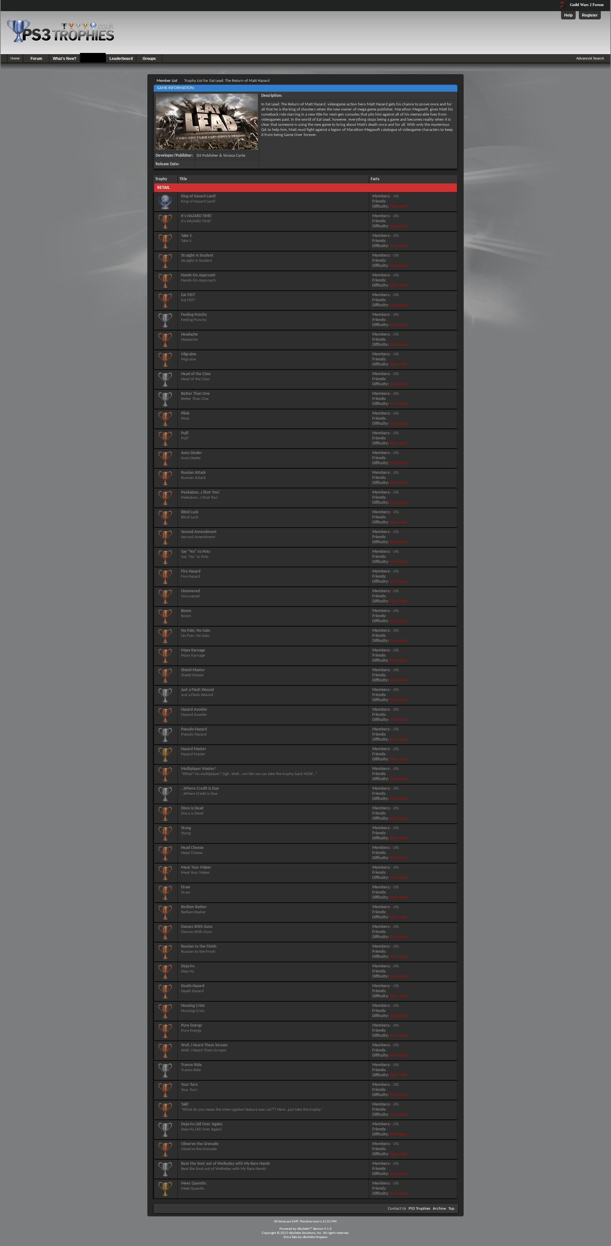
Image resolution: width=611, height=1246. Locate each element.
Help (568, 15)
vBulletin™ (304, 1229)
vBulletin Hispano (314, 1237)
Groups (149, 58)
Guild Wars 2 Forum (586, 5)
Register (590, 15)
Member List (167, 81)
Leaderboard (121, 58)
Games (93, 58)
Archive (439, 1209)
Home (15, 58)
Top (451, 1209)
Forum (36, 58)
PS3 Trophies (419, 1209)
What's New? (64, 58)
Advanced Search (590, 58)
